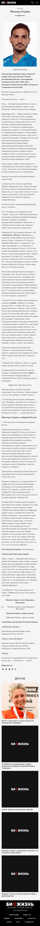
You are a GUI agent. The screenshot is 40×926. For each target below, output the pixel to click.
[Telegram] (9, 669)
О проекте (29, 922)
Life (18, 922)
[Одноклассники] (6, 669)
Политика (19, 918)
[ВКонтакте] (3, 669)
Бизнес (7, 918)
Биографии (20, 8)
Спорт (9, 922)
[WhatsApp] (15, 669)
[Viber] (12, 669)
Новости (27, 915)
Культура (32, 918)
